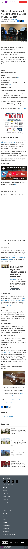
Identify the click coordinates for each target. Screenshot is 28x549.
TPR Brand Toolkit (6, 496)
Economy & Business (15, 438)
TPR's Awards (6, 531)
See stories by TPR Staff (7, 416)
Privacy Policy (6, 499)
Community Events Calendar (9, 534)
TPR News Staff (6, 525)
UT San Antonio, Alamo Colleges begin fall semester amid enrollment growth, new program (18, 454)
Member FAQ (5, 516)
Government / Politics (10, 399)
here (18, 77)
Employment (5, 493)
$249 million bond (6, 352)
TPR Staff (14, 19)
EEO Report (5, 508)
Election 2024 (9, 402)
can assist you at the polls (8, 142)
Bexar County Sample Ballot (7, 194)
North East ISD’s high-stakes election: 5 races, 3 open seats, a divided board (18, 272)
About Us (5, 487)
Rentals (4, 519)
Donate (24, 2)
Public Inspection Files (7, 510)
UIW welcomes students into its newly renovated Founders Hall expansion (18, 432)
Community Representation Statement (11, 502)
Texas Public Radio (19, 194)
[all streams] (26, 547)
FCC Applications (6, 513)
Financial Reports (6, 505)
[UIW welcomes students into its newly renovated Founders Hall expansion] (5, 431)
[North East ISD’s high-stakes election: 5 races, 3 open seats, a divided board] (5, 266)
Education (12, 265)
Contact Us (5, 490)
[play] (2, 547)
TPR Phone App (6, 528)
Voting (20, 399)
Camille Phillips (13, 279)
